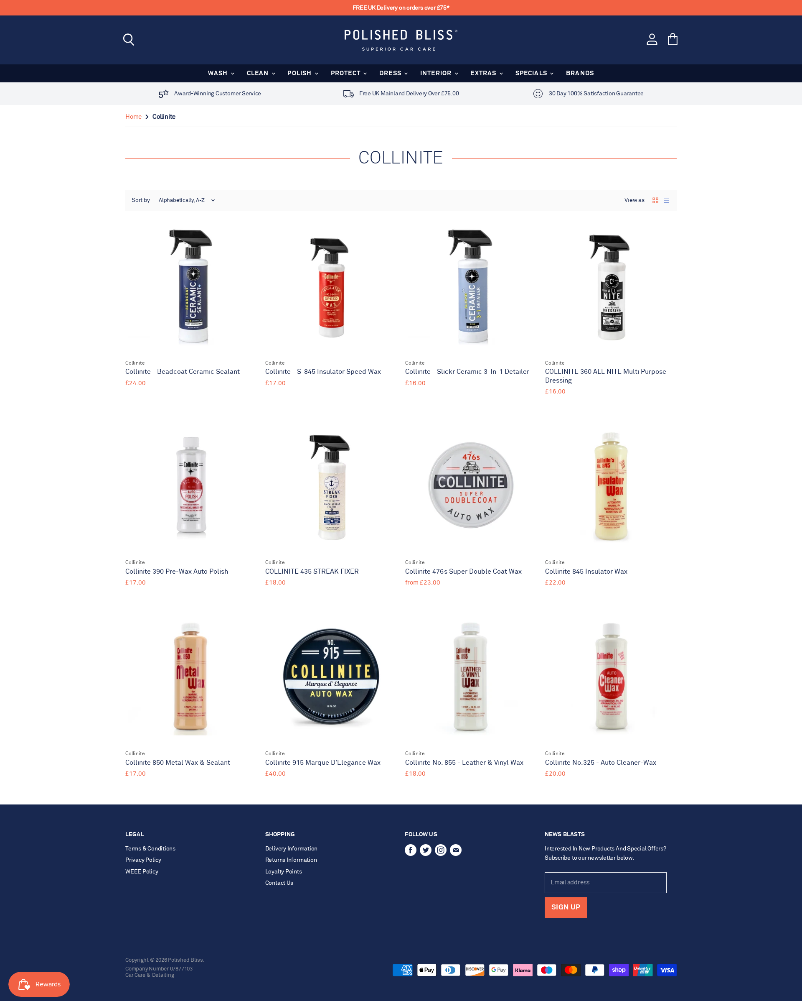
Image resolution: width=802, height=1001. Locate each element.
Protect (347, 73)
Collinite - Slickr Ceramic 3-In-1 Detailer (467, 372)
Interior (437, 73)
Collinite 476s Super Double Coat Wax (463, 572)
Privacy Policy (143, 860)
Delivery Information (291, 849)
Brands (580, 73)
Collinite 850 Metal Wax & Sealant (177, 763)
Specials (532, 73)
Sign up (565, 907)
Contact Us (279, 883)
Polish (300, 73)
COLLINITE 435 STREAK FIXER (312, 572)
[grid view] (655, 200)
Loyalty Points (283, 872)
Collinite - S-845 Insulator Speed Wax (323, 372)
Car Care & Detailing (149, 975)
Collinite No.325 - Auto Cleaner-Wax (600, 763)
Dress (391, 73)
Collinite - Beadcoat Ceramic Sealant (182, 372)
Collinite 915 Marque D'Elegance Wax (323, 763)
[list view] (666, 200)
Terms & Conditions (150, 849)
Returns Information (291, 860)
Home (133, 117)
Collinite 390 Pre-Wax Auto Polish (176, 572)
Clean (259, 73)
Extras (484, 73)
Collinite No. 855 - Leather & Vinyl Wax (464, 763)
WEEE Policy (141, 872)
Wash (219, 73)
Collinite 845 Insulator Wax (586, 572)
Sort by (141, 200)
